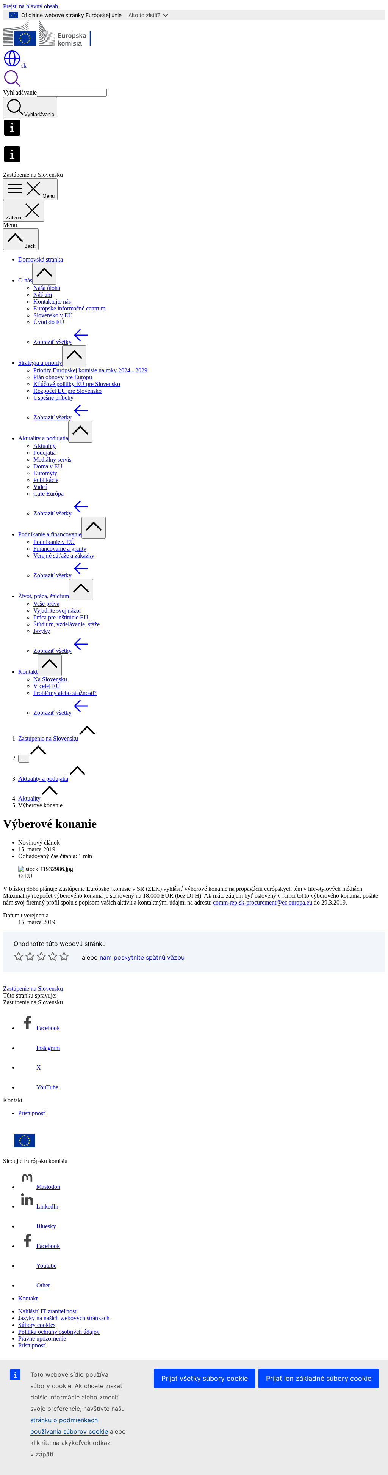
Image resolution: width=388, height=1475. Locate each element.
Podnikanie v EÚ (54, 542)
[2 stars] (24, 956)
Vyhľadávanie (20, 92)
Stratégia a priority (40, 362)
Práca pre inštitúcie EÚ (60, 617)
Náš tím (42, 295)
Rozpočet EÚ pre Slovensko (67, 391)
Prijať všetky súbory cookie (204, 1378)
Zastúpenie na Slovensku (48, 738)
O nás (25, 280)
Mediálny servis (52, 459)
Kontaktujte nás (52, 301)
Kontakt (28, 671)
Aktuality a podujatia (43, 438)
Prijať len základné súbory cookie (318, 1378)
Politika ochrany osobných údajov (59, 1331)
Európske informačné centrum (69, 308)
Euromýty (45, 473)
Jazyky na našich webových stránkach (64, 1318)
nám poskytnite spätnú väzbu (142, 957)
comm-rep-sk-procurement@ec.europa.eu (262, 902)
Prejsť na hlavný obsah (30, 6)
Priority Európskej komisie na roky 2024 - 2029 (90, 370)
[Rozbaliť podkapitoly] (44, 274)
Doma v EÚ (48, 466)
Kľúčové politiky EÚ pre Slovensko (76, 384)
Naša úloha (46, 288)
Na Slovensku (50, 679)
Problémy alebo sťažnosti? (65, 693)
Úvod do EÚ (48, 322)
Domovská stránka (40, 259)
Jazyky (41, 631)
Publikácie (45, 480)
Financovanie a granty (59, 548)
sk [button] (24, 65)
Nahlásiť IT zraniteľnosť (47, 1311)
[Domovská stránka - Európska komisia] (58, 46)
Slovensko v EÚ (53, 315)
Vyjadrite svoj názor (57, 610)
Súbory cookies (36, 1325)
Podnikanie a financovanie (49, 534)
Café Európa (48, 493)
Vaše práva (46, 603)
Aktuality (44, 446)
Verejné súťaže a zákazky (63, 555)
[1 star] (18, 956)
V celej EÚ (46, 686)
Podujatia (44, 452)
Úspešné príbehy (53, 397)
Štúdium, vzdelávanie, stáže (66, 624)
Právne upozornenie (42, 1338)
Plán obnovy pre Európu (62, 377)
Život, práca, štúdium (43, 596)
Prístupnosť (32, 1113)
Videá (40, 487)
